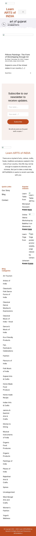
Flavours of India (7, 362)
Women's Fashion (6, 509)
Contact (5, 200)
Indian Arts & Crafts (18, 61)
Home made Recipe (8, 396)
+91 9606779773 (13, 25)
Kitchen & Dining (7, 425)
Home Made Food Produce (8, 387)
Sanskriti (8, 531)
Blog (3, 194)
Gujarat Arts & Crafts (7, 377)
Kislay (8, 59)
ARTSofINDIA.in (18, 533)
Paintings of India (7, 462)
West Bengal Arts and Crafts (8, 500)
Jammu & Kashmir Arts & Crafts (6, 414)
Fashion (6, 356)
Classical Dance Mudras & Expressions (8, 306)
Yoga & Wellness (6, 516)
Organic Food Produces (7, 445)
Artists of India (6, 282)
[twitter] (16, 180)
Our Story (6, 190)
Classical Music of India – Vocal (8, 319)
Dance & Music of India (6, 329)
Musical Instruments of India (8, 435)
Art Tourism (7, 276)
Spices (5, 487)
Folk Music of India (7, 369)
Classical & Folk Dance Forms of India (7, 293)
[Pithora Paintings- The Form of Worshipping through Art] (18, 42)
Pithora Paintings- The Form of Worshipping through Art (17, 56)
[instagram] (19, 180)
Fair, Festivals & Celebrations (8, 348)
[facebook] (13, 180)
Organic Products (6, 454)
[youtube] (22, 180)
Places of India (6, 470)
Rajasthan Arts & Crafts (7, 479)
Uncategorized (8, 492)
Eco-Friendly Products (8, 338)
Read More (8, 73)
